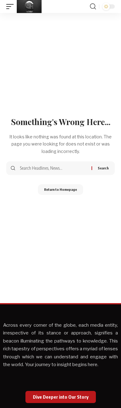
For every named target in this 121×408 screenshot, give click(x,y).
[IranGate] (29, 6)
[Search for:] (53, 168)
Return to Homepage (60, 189)
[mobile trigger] (11, 6)
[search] (92, 6)
